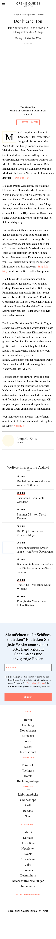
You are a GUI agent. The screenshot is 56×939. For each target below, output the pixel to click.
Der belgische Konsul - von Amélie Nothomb (33, 483)
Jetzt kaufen (30, 122)
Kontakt (28, 837)
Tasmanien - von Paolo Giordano (31, 500)
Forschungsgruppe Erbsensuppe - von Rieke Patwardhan (35, 549)
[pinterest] (32, 902)
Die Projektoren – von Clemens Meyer (30, 533)
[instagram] (24, 902)
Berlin (28, 719)
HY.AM (45, 911)
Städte (28, 712)
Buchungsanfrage (28, 781)
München (28, 736)
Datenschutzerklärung (36, 683)
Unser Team (28, 843)
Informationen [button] (28, 824)
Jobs (28, 864)
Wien (28, 741)
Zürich (28, 746)
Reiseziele (28, 765)
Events (28, 854)
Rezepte (28, 810)
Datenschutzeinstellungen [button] (28, 881)
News (28, 816)
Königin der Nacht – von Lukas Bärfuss (31, 603)
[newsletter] (39, 902)
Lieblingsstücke (28, 794)
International (28, 752)
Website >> (19, 425)
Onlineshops (28, 800)
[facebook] (16, 902)
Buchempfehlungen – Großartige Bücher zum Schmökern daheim (35, 568)
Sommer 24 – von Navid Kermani (31, 516)
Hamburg (28, 725)
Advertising (28, 859)
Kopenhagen (28, 730)
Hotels (28, 776)
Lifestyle (28, 786)
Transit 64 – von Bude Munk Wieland (34, 587)
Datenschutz (28, 875)
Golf (28, 805)
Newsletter (28, 848)
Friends (28, 870)
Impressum (28, 886)
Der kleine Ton (20, 178)
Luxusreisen (28, 757)
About (28, 832)
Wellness (28, 770)
